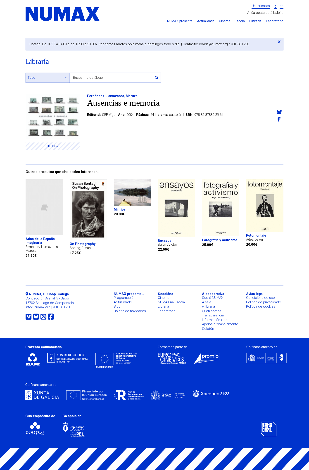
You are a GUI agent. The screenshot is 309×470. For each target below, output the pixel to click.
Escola (240, 21)
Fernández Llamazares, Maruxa (112, 96)
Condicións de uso (260, 298)
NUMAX (63, 14)
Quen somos (211, 311)
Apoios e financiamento (220, 324)
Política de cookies (260, 306)
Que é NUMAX (212, 298)
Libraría (255, 21)
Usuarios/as (261, 6)
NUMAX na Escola (171, 302)
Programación (124, 298)
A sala (206, 302)
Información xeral (215, 320)
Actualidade (205, 21)
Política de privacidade (263, 302)
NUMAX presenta (180, 21)
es (281, 6)
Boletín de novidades (130, 311)
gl (275, 6)
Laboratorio (274, 21)
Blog (117, 306)
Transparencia (213, 315)
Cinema (224, 21)
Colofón (208, 329)
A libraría (208, 306)
